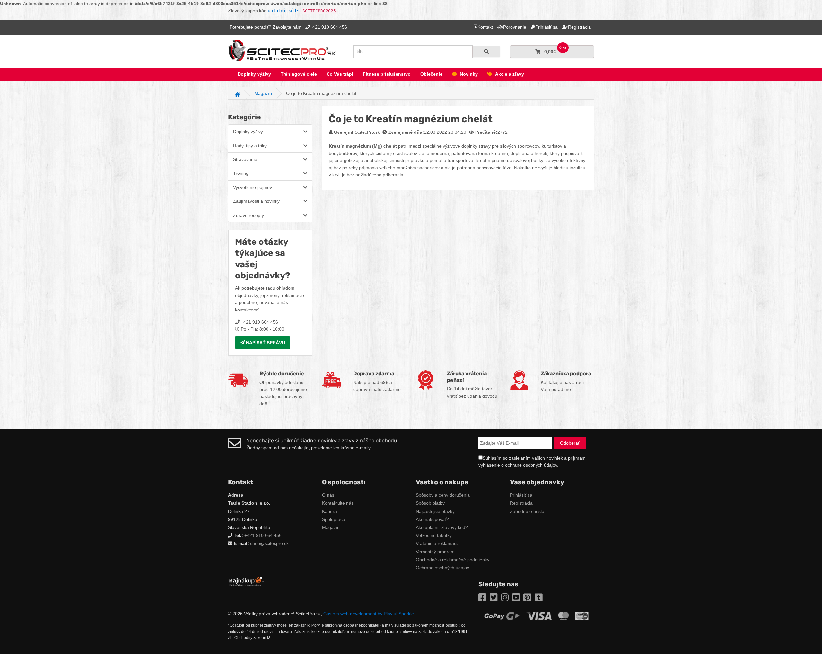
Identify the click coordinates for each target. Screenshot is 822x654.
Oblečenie (431, 74)
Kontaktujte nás (338, 502)
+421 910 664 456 (263, 535)
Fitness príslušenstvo (387, 74)
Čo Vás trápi (340, 74)
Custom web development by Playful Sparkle (368, 613)
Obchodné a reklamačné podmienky (452, 559)
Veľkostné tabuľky (434, 535)
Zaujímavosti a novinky (256, 201)
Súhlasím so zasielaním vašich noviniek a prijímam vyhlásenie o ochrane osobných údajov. (532, 461)
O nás (328, 494)
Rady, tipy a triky (250, 145)
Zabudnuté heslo (527, 511)
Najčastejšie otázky (435, 511)
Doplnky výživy (254, 74)
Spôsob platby (430, 502)
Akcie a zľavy (509, 74)
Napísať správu (265, 342)
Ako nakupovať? (432, 519)
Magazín (331, 527)
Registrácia (521, 502)
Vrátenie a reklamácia (438, 543)
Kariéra (329, 511)
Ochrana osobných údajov (442, 567)
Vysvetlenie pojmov (252, 187)
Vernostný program (435, 551)
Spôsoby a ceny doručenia (443, 494)
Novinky (469, 74)
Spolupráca (333, 519)
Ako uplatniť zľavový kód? (442, 527)
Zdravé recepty (248, 215)
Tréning (241, 173)
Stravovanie (245, 159)
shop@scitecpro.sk (269, 543)
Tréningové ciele (299, 74)
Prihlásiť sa (521, 494)
